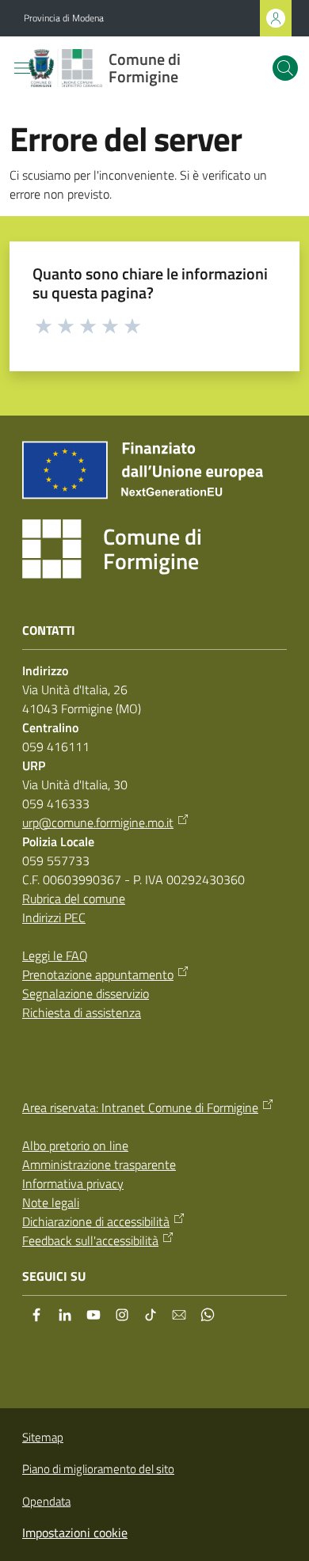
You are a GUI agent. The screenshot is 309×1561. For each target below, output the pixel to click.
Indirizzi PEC (54, 917)
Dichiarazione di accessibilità (96, 1221)
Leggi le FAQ (55, 955)
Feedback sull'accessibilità (90, 1240)
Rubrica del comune (73, 898)
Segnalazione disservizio (85, 993)
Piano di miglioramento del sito (98, 1469)
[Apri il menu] (22, 68)
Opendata (46, 1501)
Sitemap (42, 1437)
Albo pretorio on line (75, 1145)
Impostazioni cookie (75, 1532)
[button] (285, 68)
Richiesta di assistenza (81, 1012)
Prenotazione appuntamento (98, 974)
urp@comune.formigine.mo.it (98, 822)
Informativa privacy (73, 1183)
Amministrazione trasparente (99, 1164)
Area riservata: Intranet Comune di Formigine (140, 1107)
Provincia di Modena (64, 18)
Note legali (50, 1202)
